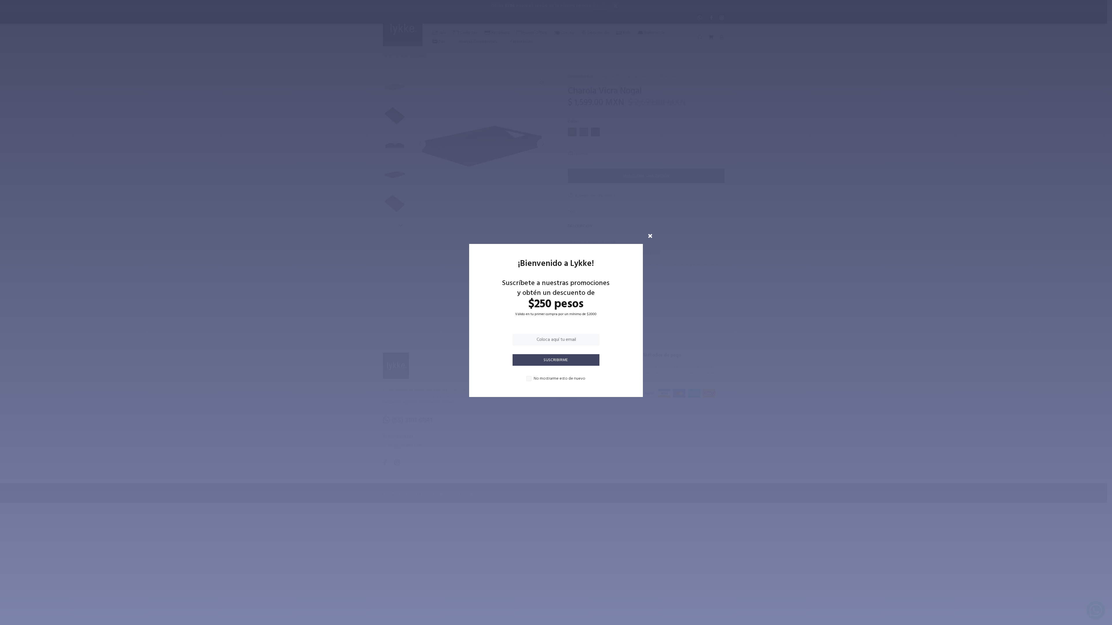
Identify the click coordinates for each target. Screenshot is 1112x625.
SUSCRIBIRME (556, 360)
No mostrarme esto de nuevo (559, 379)
